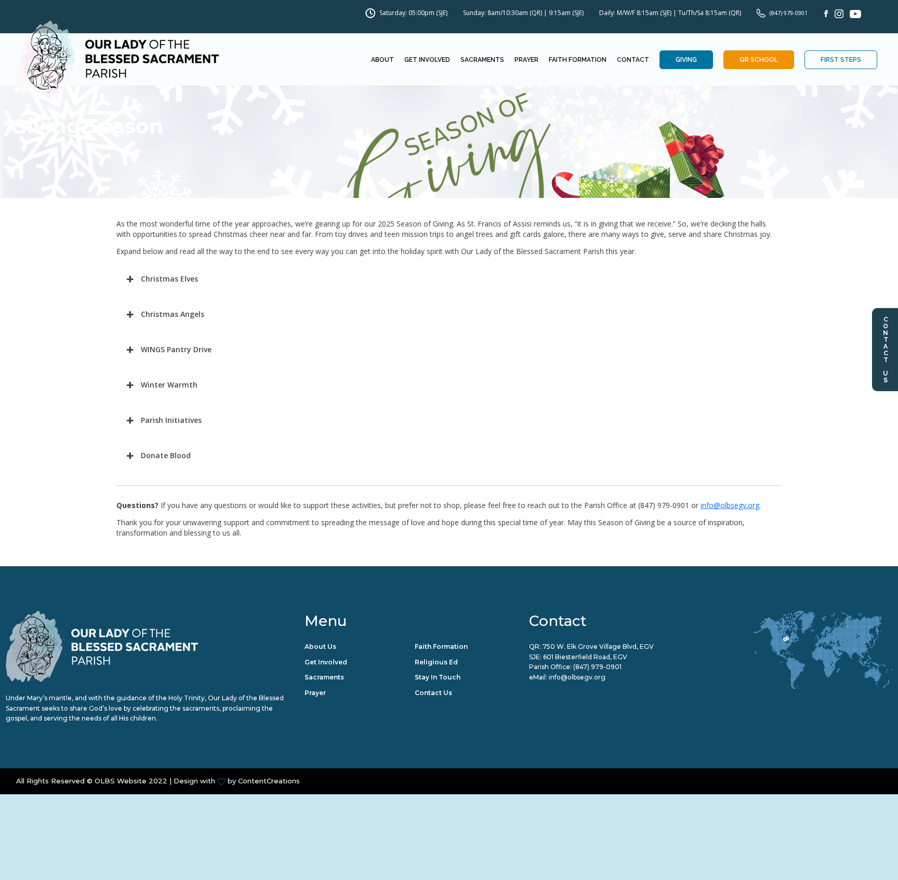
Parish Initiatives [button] (171, 420)
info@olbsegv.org (730, 505)
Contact (633, 59)
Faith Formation (577, 59)
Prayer (526, 59)
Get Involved (427, 59)
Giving (686, 59)
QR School (758, 59)
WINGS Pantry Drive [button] (176, 349)
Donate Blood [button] (166, 455)
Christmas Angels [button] (172, 314)
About (382, 59)
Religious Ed (436, 662)
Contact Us (885, 349)
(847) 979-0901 (789, 13)
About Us (320, 646)
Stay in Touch (437, 677)
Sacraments (482, 59)
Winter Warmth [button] (169, 385)
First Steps (841, 59)
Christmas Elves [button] (169, 279)
